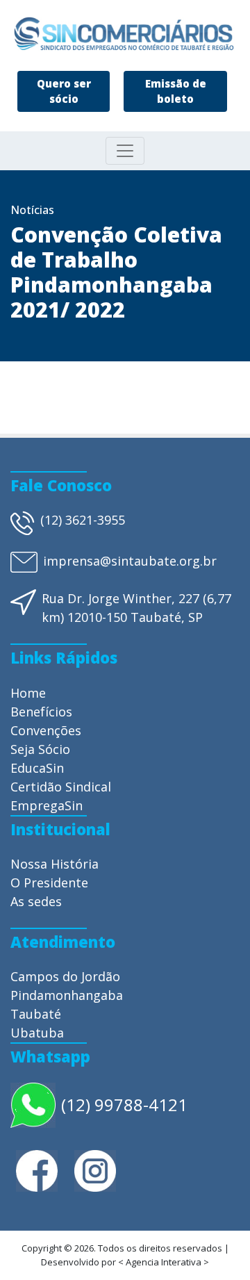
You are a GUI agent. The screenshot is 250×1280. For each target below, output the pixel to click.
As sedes (36, 901)
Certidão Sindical (60, 786)
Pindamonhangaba (66, 995)
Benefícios (41, 711)
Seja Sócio (40, 749)
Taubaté (35, 1014)
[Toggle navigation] (125, 151)
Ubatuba (37, 1032)
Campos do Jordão (65, 976)
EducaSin (37, 768)
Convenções (45, 730)
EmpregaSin (46, 805)
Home (28, 692)
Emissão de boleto (175, 91)
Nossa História (54, 863)
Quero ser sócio (64, 91)
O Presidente (49, 882)
